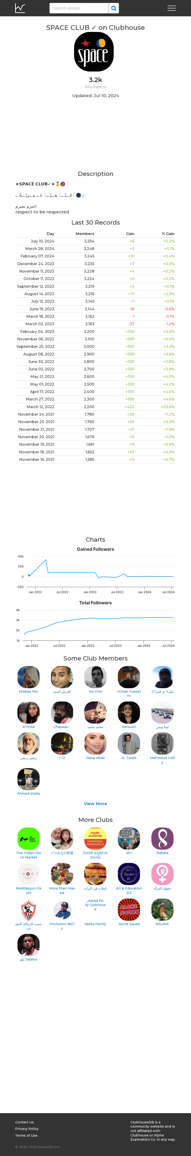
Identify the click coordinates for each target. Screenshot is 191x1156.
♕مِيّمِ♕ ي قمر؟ (162, 691)
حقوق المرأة (162, 888)
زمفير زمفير (28, 758)
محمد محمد (95, 727)
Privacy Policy (27, 1129)
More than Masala (62, 890)
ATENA (29, 727)
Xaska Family (95, 924)
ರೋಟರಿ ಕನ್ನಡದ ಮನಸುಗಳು (95, 855)
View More (95, 803)
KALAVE (162, 924)
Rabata (162, 853)
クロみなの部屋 (62, 853)
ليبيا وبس (162, 727)
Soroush (129, 727)
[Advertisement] (95, 137)
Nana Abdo (95, 758)
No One (95, 691)
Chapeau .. (62, 727)
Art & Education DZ (129, 890)
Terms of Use (26, 1135)
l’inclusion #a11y (62, 926)
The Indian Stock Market (28, 855)
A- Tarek (129, 758)
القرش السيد (62, 691)
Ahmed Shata (28, 793)
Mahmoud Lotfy (162, 760)
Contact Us (24, 1122)
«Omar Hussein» (129, 693)
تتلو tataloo (28, 959)
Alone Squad (129, 924)
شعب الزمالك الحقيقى (28, 926)
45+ (129, 853)
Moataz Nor (28, 691)
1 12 (62, 758)
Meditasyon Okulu (28, 890)
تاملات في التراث (95, 888)
